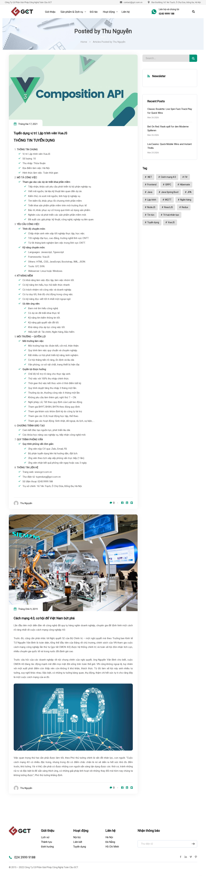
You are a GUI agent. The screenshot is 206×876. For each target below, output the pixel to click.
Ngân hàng (185, 199)
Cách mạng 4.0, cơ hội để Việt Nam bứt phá (44, 618)
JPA (189, 192)
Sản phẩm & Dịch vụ (72, 11)
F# (186, 177)
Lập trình (151, 199)
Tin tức (150, 215)
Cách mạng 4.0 (168, 177)
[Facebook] (122, 502)
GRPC (168, 184)
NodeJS (151, 207)
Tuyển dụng (153, 222)
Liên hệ (126, 11)
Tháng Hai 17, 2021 (28, 124)
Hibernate (185, 184)
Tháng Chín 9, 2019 (28, 609)
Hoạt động (109, 11)
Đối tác (94, 11)
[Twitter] (132, 502)
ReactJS (168, 207)
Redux (185, 207)
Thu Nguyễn (26, 503)
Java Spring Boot (169, 192)
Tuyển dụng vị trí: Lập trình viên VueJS (40, 133)
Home (84, 41)
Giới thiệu (50, 11)
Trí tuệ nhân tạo (171, 215)
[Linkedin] (127, 502)
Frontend (151, 184)
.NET (149, 177)
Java (149, 192)
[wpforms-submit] (193, 843)
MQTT (168, 199)
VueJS (171, 222)
